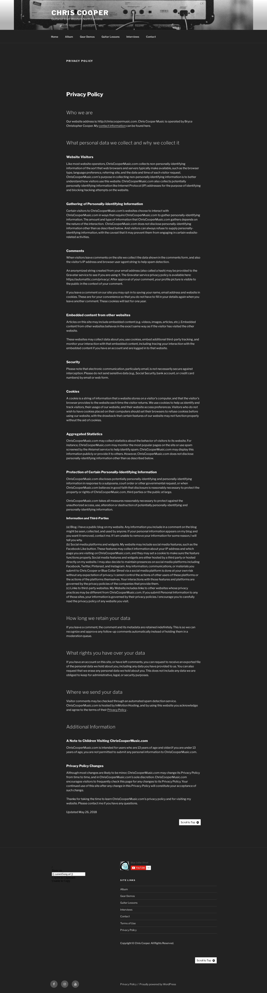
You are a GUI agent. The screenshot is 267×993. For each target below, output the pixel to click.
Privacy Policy (116, 710)
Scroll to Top (188, 822)
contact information (112, 126)
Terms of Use (128, 923)
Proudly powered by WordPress (157, 984)
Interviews (132, 36)
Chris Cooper (80, 13)
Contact (151, 36)
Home (54, 36)
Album (69, 36)
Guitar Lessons (111, 36)
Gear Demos (87, 36)
